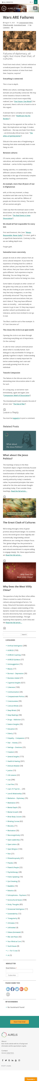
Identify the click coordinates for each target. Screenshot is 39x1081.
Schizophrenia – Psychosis (17, 895)
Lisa (9, 780)
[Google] (9, 1060)
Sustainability (13, 914)
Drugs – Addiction (14, 720)
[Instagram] (19, 1060)
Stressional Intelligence (16, 909)
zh (8, 955)
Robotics (11, 891)
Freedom (11, 752)
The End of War (19, 404)
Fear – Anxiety (13, 743)
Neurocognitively (14, 835)
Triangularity (12, 918)
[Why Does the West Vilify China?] (19, 573)
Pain (9, 854)
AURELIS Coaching (14, 655)
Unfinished (12, 928)
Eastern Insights (13, 724)
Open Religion (13, 849)
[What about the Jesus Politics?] (19, 441)
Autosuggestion (13, 664)
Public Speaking (13, 877)
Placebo (10, 863)
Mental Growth (13, 812)
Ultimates (11, 923)
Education (11, 729)
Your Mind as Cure (14, 941)
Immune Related (13, 766)
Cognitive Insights (14, 683)
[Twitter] (6, 1060)
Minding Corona (13, 821)
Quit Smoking (12, 881)
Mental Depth (12, 807)
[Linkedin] (12, 1060)
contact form (10, 1053)
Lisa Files (11, 784)
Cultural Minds (13, 706)
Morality (11, 826)
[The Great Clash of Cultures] (19, 509)
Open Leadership (14, 840)
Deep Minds (12, 710)
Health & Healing (14, 761)
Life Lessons (12, 775)
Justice (10, 770)
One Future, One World (22, 101)
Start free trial (19, 1022)
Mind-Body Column (15, 817)
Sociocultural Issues (20, 25)
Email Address (11, 968)
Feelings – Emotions (15, 747)
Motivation (11, 831)
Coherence (11, 687)
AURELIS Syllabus (14, 660)
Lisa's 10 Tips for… (14, 789)
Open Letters (12, 844)
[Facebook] (3, 1060)
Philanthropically (8, 25)
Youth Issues (12, 946)
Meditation (12, 803)
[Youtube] (16, 1060)
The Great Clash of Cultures (19, 522)
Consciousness (13, 701)
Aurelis (9, 1066)
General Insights (13, 757)
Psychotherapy (13, 872)
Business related (13, 678)
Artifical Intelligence (15, 646)
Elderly (10, 733)
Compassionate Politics (26, 23)
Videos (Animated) (14, 932)
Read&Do (11, 886)
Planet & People (13, 867)
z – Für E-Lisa (12, 951)
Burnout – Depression (15, 673)
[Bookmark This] (4, 409)
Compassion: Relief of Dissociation (17, 395)
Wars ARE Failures (18, 17)
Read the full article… (19, 491)
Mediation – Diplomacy (16, 798)
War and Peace (13, 937)
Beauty (10, 669)
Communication (13, 692)
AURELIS (11, 650)
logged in (16, 418)
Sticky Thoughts (13, 904)
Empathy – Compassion (16, 738)
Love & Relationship (15, 794)
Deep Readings (13, 715)
